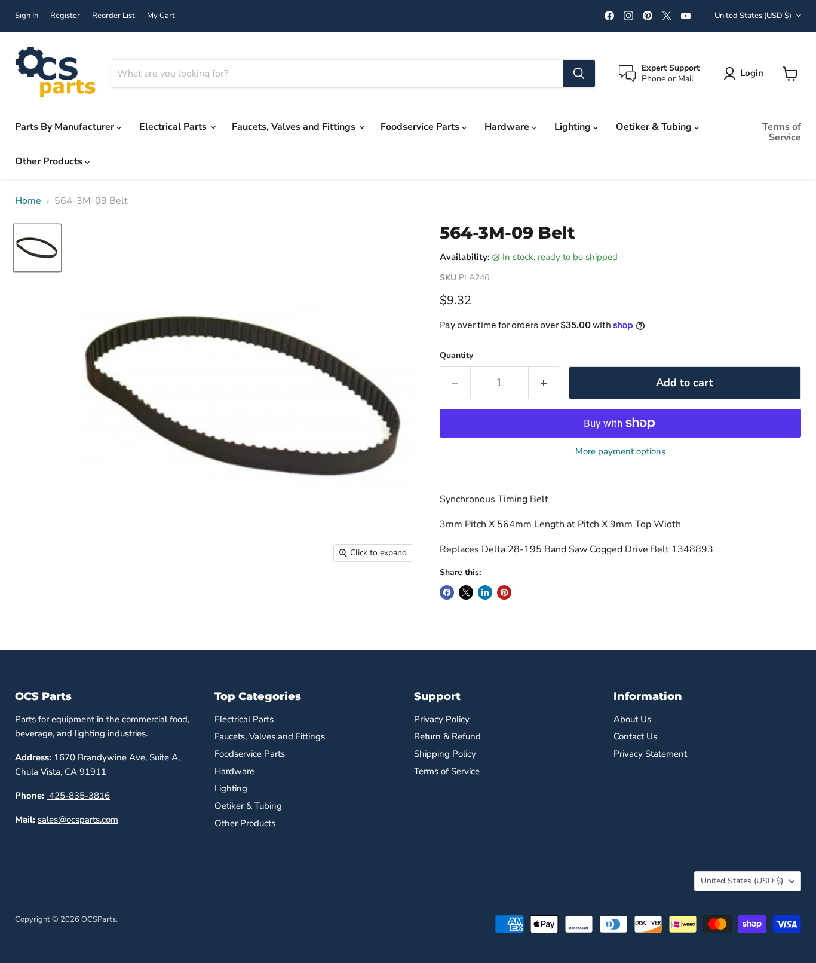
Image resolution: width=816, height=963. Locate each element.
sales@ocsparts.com (78, 820)
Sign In (26, 15)
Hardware (508, 126)
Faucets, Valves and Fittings (295, 126)
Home (28, 200)
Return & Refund (447, 736)
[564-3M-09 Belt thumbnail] (37, 247)
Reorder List (113, 15)
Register (65, 15)
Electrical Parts (174, 126)
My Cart (161, 15)
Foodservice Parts (421, 126)
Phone (655, 78)
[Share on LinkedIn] (485, 592)
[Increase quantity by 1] (544, 382)
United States (753, 15)
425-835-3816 (78, 796)
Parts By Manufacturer (65, 126)
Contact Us (635, 736)
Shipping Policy (445, 754)
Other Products (50, 161)
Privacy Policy (442, 719)
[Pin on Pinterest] (504, 592)
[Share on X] (466, 592)
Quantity (456, 355)
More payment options (620, 452)
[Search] (579, 73)
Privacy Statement (650, 754)
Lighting (573, 126)
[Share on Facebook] (447, 592)
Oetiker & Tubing (655, 126)
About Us (632, 719)
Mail (686, 78)
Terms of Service (781, 132)
